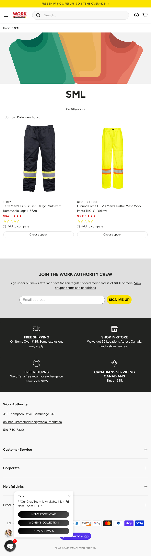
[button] (80, 15)
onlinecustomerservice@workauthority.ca (32, 422)
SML (16, 28)
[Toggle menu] (6, 15)
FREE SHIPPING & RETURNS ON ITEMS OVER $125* (74, 3)
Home (6, 28)
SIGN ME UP (119, 300)
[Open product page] (38, 163)
